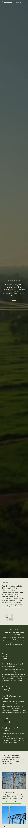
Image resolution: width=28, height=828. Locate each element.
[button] (24, 2)
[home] (7, 2)
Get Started (18, 2)
